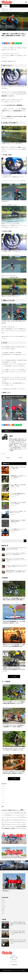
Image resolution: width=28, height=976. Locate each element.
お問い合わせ (14, 959)
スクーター (8, 817)
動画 (24, 826)
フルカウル (14, 822)
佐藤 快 (11, 436)
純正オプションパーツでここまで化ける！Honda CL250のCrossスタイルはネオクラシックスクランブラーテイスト (16, 559)
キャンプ (18, 815)
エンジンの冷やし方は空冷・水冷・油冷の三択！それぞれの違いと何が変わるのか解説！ (16, 548)
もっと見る (14, 676)
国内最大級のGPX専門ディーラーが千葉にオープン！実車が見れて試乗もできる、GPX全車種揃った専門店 (16, 571)
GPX (17, 810)
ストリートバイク (15, 817)
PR (22, 810)
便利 (19, 826)
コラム (5, 6)
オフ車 (24, 813)
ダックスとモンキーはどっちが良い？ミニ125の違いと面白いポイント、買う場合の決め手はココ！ (16, 554)
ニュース (3, 795)
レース (6, 826)
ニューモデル (14, 820)
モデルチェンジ (10, 824)
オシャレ (12, 813)
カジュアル (3, 815)
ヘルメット (20, 822)
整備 (6, 828)
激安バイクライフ (16, 828)
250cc (14, 810)
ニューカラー (6, 820)
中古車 (17, 826)
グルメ (3, 790)
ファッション (4, 797)
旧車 (9, 828)
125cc (10, 810)
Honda (19, 810)
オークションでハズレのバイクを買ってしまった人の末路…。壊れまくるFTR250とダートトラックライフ (16, 566)
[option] (7, 865)
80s (7, 810)
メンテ (3, 800)
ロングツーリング (11, 826)
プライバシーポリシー (14, 961)
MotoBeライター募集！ (14, 957)
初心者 (21, 826)
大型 (4, 828)
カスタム (3, 788)
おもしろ (3, 786)
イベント (7, 813)
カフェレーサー (13, 815)
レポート (3, 802)
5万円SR (4, 810)
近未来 (25, 828)
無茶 (22, 828)
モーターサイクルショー (18, 824)
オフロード (18, 813)
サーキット (23, 815)
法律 (10, 828)
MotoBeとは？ (14, 955)
